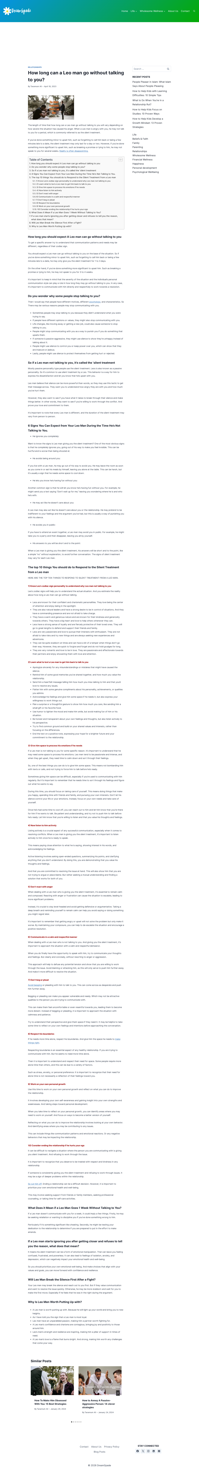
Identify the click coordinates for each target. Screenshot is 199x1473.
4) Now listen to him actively (49, 190)
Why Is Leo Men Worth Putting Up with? (51, 226)
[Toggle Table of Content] (119, 160)
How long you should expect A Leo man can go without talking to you (65, 163)
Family (135, 143)
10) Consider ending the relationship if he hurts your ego (62, 209)
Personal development (144, 167)
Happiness (138, 163)
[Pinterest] (159, 1451)
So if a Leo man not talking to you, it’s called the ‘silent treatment (64, 170)
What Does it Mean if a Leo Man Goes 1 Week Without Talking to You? (66, 212)
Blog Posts (99, 1451)
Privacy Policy (111, 1446)
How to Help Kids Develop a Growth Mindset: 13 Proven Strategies (147, 122)
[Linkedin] (153, 1451)
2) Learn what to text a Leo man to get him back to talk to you (63, 184)
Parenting (137, 147)
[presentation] (52, 1380)
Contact (185, 11)
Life (134, 134)
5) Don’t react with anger (47, 193)
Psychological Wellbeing (145, 172)
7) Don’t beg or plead (45, 200)
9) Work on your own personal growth (53, 206)
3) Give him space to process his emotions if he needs (60, 187)
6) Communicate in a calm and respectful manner (58, 197)
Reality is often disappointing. (73, 151)
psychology (94, 302)
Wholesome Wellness (144, 155)
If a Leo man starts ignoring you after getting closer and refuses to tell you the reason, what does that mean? (74, 218)
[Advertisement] (99, 39)
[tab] (71, 1421)
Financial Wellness (142, 159)
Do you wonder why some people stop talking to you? (58, 167)
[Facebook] (137, 1451)
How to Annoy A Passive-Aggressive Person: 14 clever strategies (98, 1404)
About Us (173, 11)
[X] (143, 1451)
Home (124, 11)
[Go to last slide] (34, 1393)
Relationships (35, 67)
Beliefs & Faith (140, 138)
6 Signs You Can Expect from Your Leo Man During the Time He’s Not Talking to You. (73, 174)
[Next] (118, 1393)
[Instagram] (148, 1451)
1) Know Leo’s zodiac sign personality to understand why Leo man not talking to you (73, 181)
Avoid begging (35, 985)
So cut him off (35, 1184)
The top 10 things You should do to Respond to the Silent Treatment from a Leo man (74, 177)
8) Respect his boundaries (48, 203)
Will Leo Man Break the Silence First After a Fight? (56, 222)
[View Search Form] (194, 11)
